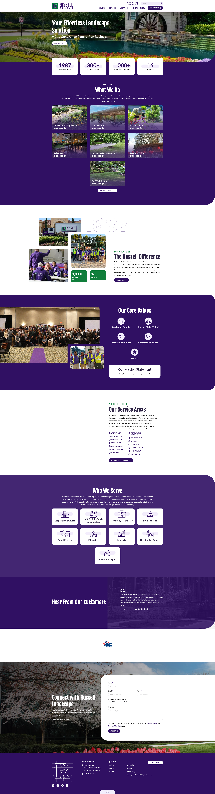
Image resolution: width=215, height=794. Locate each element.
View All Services (107, 190)
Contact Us (154, 8)
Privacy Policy (152, 723)
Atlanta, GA (116, 433)
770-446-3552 (140, 8)
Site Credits (130, 765)
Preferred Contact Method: (117, 699)
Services (111, 765)
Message (111, 707)
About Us (111, 768)
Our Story (120, 280)
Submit (113, 731)
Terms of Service (114, 726)
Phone (139, 691)
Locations (111, 771)
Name (110, 683)
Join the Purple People (132, 3)
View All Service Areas (120, 460)
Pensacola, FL (136, 438)
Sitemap (129, 768)
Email (110, 691)
